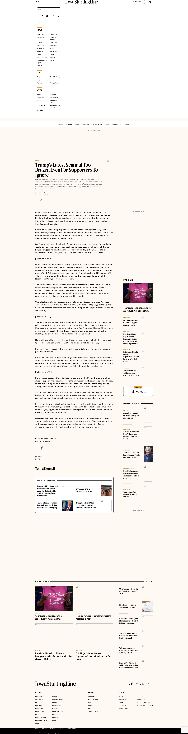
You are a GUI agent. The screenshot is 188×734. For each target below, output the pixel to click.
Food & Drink (55, 77)
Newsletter (54, 97)
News (52, 80)
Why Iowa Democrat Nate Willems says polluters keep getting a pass (131, 435)
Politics (52, 57)
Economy (40, 42)
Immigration (41, 51)
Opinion (53, 94)
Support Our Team (144, 702)
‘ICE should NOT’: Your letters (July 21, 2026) (84, 490)
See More (149, 581)
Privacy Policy (71, 728)
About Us (40, 97)
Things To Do (55, 83)
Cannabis (53, 34)
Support (52, 728)
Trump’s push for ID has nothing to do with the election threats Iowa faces (86, 505)
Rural (52, 60)
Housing (53, 48)
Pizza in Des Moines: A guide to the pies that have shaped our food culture (129, 665)
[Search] (58, 9)
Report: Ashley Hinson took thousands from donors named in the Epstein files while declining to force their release (47, 491)
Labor (39, 54)
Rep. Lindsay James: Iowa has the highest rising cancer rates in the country (131, 474)
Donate (148, 2)
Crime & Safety (58, 699)
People (39, 83)
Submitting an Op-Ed (145, 705)
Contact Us (41, 105)
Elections (40, 45)
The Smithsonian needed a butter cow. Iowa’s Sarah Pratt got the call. (128, 635)
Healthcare (41, 48)
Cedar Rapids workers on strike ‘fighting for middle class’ (131, 415)
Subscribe (137, 2)
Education (53, 42)
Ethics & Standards (41, 728)
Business (40, 34)
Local (77, 124)
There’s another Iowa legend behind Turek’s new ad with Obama (131, 454)
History (39, 80)
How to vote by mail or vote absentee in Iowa (127, 606)
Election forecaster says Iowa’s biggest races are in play (130, 322)
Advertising (41, 110)
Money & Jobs (42, 57)
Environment (55, 45)
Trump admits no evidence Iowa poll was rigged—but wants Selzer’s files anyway (47, 505)
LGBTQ (52, 54)
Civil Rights (41, 37)
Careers (60, 728)
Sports (39, 66)
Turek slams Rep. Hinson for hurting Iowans (130, 494)
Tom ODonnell (40, 193)
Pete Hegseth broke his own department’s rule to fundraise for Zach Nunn (131, 356)
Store (39, 100)
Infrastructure (55, 51)
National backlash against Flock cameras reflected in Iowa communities (129, 620)
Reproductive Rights (42, 720)
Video (39, 94)
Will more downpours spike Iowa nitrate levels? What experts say (128, 650)
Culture (39, 77)
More (121, 692)
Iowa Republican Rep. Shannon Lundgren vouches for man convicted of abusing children (130, 339)
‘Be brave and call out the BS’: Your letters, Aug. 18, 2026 (131, 372)
